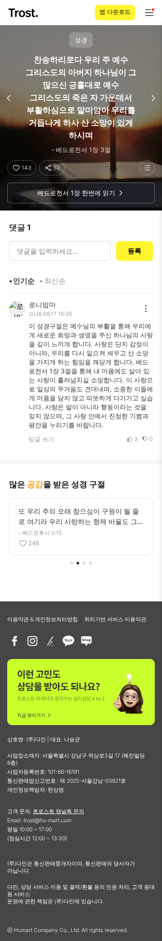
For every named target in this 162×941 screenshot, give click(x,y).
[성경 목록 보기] (147, 167)
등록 (134, 250)
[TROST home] (24, 12)
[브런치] (50, 641)
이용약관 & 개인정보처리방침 (42, 619)
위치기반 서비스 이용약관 (115, 619)
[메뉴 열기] (149, 12)
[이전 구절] (9, 98)
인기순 (24, 280)
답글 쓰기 (41, 439)
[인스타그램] (32, 641)
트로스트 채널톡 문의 (58, 811)
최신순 (55, 280)
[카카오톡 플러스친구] (68, 641)
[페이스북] (14, 641)
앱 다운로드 (114, 11)
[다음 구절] (153, 98)
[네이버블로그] (86, 641)
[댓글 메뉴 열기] (146, 308)
